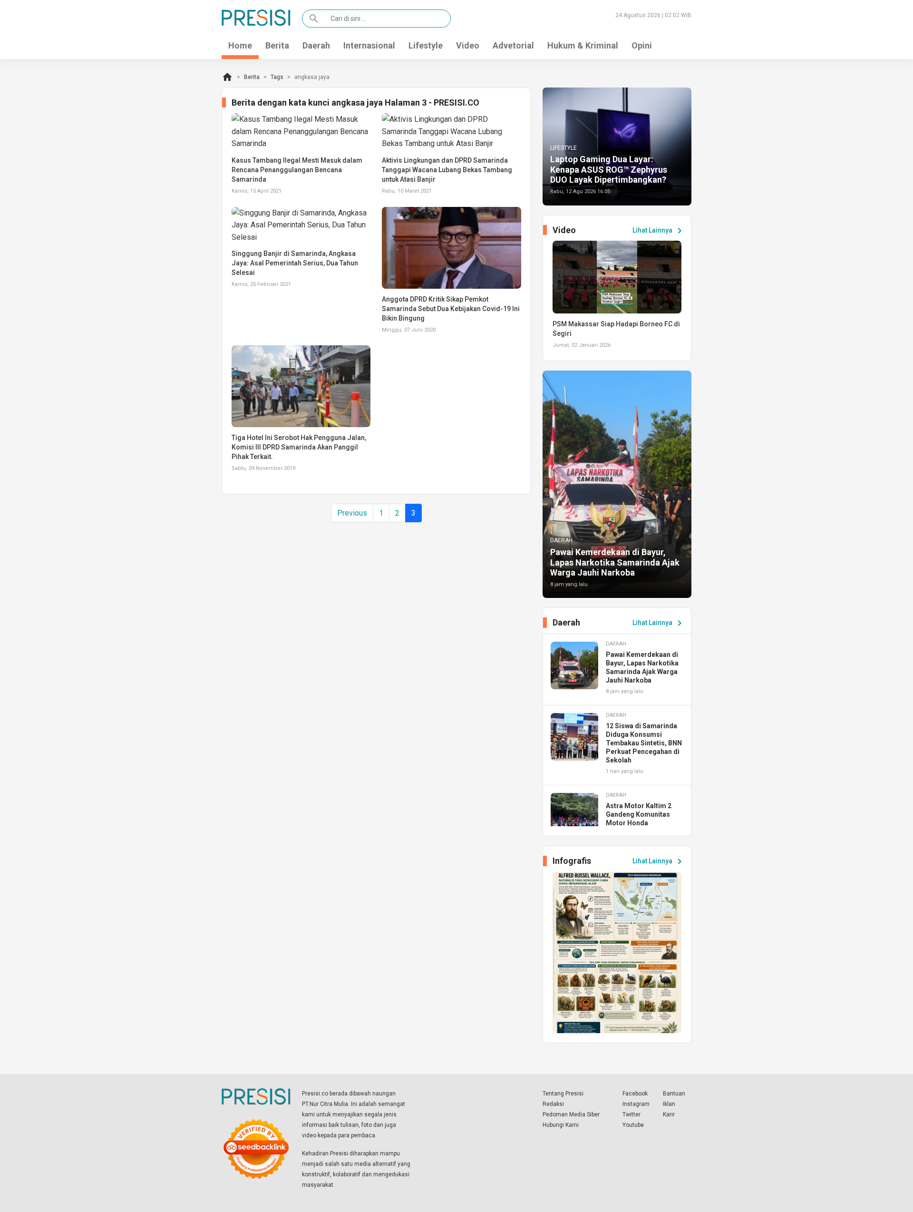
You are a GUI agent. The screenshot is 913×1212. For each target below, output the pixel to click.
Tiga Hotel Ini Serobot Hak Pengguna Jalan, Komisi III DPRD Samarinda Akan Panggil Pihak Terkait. (299, 447)
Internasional (369, 45)
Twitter (631, 1114)
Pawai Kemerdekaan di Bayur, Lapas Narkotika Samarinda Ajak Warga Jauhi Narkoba (615, 562)
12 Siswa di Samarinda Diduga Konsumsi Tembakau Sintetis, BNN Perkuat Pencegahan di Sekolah (644, 743)
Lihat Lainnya (658, 230)
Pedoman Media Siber (571, 1114)
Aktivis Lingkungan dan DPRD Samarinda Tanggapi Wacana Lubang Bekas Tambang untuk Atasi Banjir (447, 169)
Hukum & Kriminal (582, 45)
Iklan (669, 1104)
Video (467, 45)
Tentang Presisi (563, 1093)
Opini (641, 45)
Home (240, 45)
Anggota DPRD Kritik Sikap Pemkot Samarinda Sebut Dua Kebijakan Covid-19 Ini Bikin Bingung (451, 308)
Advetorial (513, 45)
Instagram (636, 1104)
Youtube (633, 1125)
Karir (669, 1114)
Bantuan (674, 1093)
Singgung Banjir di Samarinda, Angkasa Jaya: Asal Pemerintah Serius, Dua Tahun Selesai (295, 263)
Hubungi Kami (561, 1125)
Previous (352, 513)
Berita (277, 45)
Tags (277, 77)
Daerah (316, 45)
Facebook (635, 1093)
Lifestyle (425, 45)
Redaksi (553, 1104)
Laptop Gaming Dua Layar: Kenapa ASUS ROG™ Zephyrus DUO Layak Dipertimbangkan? (608, 169)
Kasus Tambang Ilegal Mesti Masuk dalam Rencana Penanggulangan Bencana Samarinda (297, 169)
